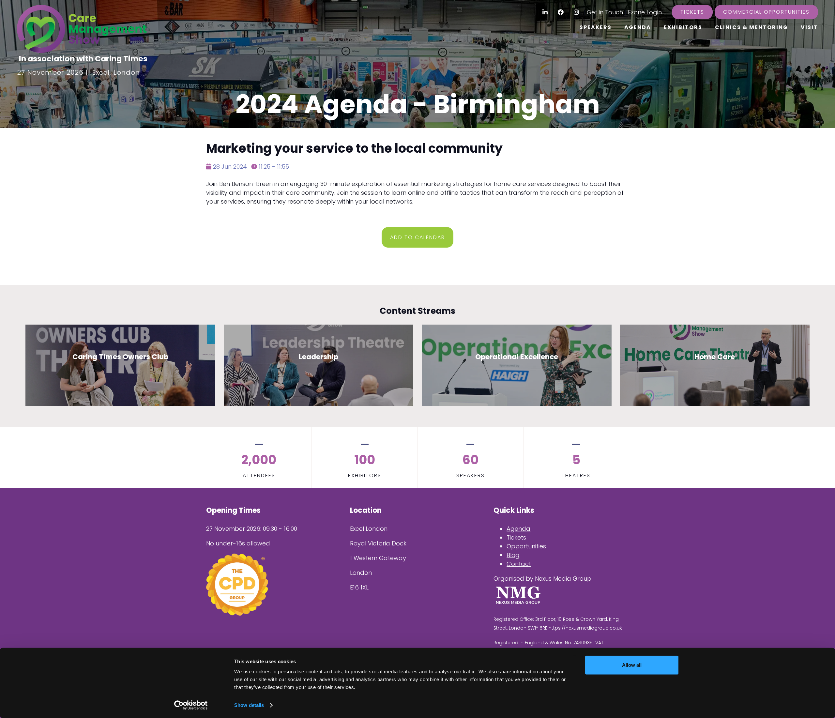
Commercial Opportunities (766, 12)
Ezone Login (645, 12)
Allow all (632, 665)
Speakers (596, 27)
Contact (519, 564)
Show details (249, 705)
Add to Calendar (417, 237)
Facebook (561, 12)
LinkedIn (545, 12)
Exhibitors (683, 27)
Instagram (576, 12)
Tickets (692, 12)
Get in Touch (605, 12)
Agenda (637, 27)
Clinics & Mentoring (751, 27)
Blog (513, 555)
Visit (809, 27)
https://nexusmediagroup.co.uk (585, 628)
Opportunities (526, 546)
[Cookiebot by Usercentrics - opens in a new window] (191, 705)
